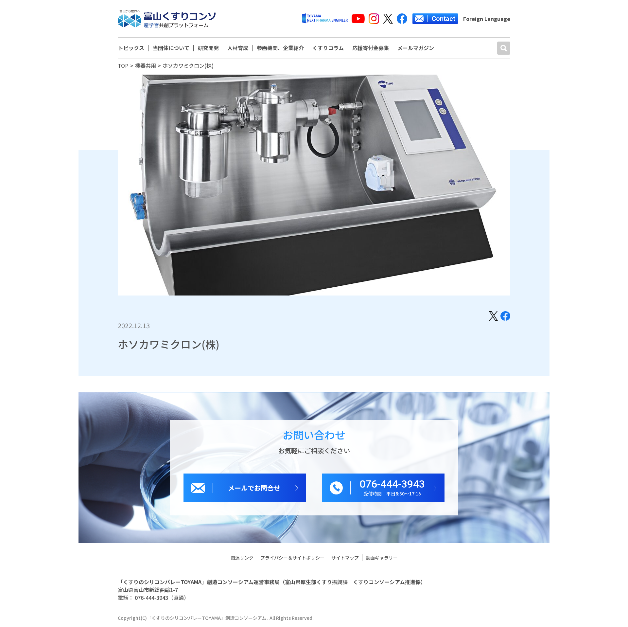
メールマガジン (415, 48)
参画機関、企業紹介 (280, 48)
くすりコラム (328, 48)
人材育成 (237, 48)
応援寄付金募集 (370, 48)
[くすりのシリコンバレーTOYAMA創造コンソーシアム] (167, 18)
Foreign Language (486, 19)
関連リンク (242, 557)
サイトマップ (345, 557)
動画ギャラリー (382, 557)
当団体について (171, 48)
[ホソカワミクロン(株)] (493, 315)
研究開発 (208, 48)
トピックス (131, 48)
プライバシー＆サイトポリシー (292, 557)
